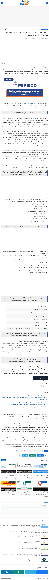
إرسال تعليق (44, 505)
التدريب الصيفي (44, 29)
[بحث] (2, 3)
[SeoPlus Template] (47, 578)
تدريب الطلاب (34, 450)
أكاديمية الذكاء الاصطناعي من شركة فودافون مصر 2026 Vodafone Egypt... (41, 494)
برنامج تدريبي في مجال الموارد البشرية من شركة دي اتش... (8, 493)
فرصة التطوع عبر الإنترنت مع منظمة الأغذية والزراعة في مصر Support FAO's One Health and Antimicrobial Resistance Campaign (21, 526)
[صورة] (44, 525)
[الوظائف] (4, 578)
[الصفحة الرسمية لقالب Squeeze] (10, 578)
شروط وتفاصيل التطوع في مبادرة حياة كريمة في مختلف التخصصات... (25, 493)
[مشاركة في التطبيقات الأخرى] (19, 455)
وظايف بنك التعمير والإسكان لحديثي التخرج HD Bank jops (30, 548)
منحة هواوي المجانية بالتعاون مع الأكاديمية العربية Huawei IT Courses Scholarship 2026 (24, 560)
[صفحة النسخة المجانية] (8, 578)
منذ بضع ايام (45, 491)
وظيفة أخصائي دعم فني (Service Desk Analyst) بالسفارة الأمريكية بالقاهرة (27, 542)
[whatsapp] (18, 572)
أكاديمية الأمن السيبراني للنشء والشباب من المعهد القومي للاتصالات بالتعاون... (9, 477)
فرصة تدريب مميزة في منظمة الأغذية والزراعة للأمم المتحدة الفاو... (41, 476)
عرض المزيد (3, 460)
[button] (40, 455)
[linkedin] (7, 572)
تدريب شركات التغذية (19, 450)
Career (36, 578)
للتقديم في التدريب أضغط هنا (40, 378)
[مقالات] (2, 578)
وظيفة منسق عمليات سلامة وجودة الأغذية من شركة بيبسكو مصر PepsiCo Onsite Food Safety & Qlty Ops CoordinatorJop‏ (21, 555)
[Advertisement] (24, 17)
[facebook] (42, 572)
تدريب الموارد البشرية (27, 450)
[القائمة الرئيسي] (47, 3)
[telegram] (30, 572)
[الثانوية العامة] (6, 578)
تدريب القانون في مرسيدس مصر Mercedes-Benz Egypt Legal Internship (25, 477)
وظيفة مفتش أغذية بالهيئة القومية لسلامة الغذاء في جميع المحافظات (28, 537)
